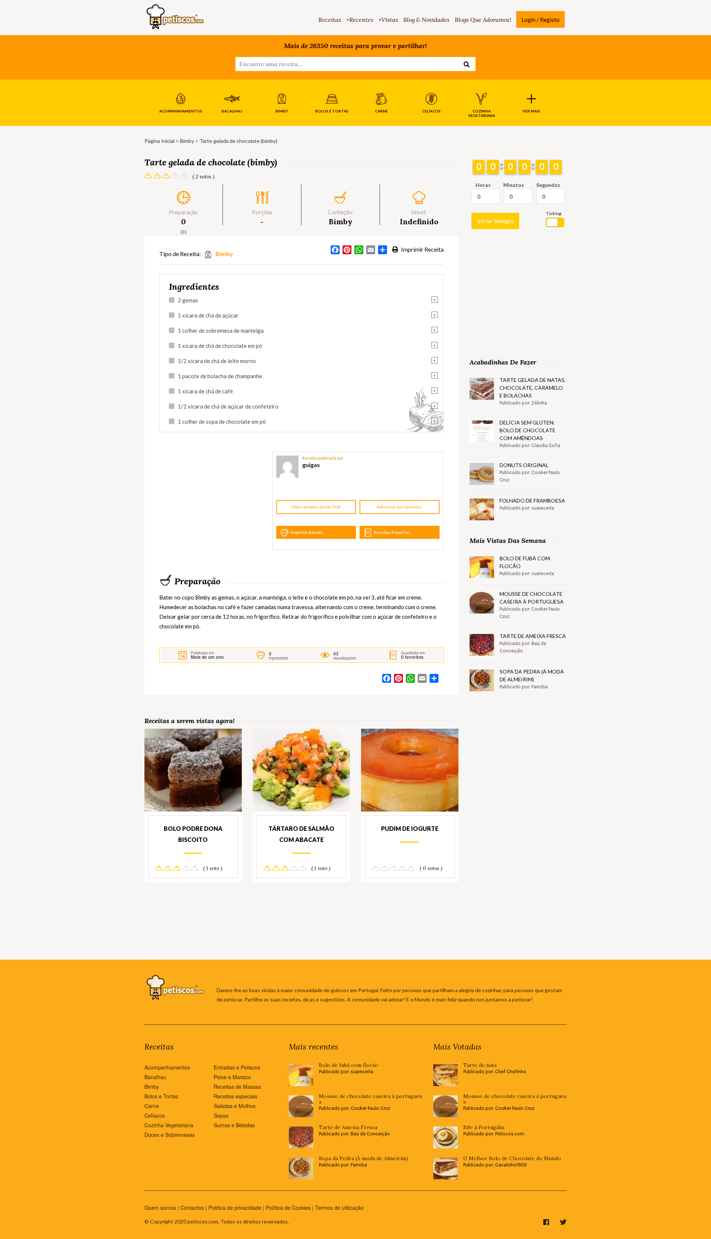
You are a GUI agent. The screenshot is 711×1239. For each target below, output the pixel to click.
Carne (151, 1105)
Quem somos (160, 1207)
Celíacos (154, 1115)
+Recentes (359, 19)
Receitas (329, 19)
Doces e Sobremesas (169, 1134)
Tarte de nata (480, 1065)
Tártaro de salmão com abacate (301, 834)
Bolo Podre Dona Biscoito (193, 834)
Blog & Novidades (426, 19)
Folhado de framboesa (532, 500)
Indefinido (419, 221)
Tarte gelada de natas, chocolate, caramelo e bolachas (532, 388)
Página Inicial (159, 141)
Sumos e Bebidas (234, 1125)
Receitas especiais (235, 1096)
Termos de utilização (339, 1207)
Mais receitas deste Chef (316, 507)
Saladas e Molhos (235, 1105)
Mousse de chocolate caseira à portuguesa (532, 598)
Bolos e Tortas (161, 1096)
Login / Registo (540, 19)
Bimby (187, 141)
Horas (483, 185)
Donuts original (524, 465)
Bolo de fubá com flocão (525, 562)
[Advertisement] (214, 500)
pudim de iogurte (409, 828)
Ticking (553, 213)
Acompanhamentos (167, 1067)
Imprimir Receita (422, 249)
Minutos (513, 185)
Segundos (548, 185)
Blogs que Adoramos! (483, 19)
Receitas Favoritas (392, 532)
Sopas (221, 1115)
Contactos (192, 1207)
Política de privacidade (234, 1207)
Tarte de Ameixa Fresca (533, 636)
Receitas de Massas (237, 1086)
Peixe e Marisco (232, 1077)
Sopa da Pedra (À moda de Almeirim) (532, 675)
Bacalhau (155, 1077)
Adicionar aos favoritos (399, 507)
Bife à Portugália (483, 1127)
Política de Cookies (288, 1207)
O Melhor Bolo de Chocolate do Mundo (512, 1158)
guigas (311, 464)
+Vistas (388, 19)
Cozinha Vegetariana (168, 1125)
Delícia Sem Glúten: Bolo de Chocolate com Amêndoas (527, 430)
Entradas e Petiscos (237, 1067)
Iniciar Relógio (495, 220)
